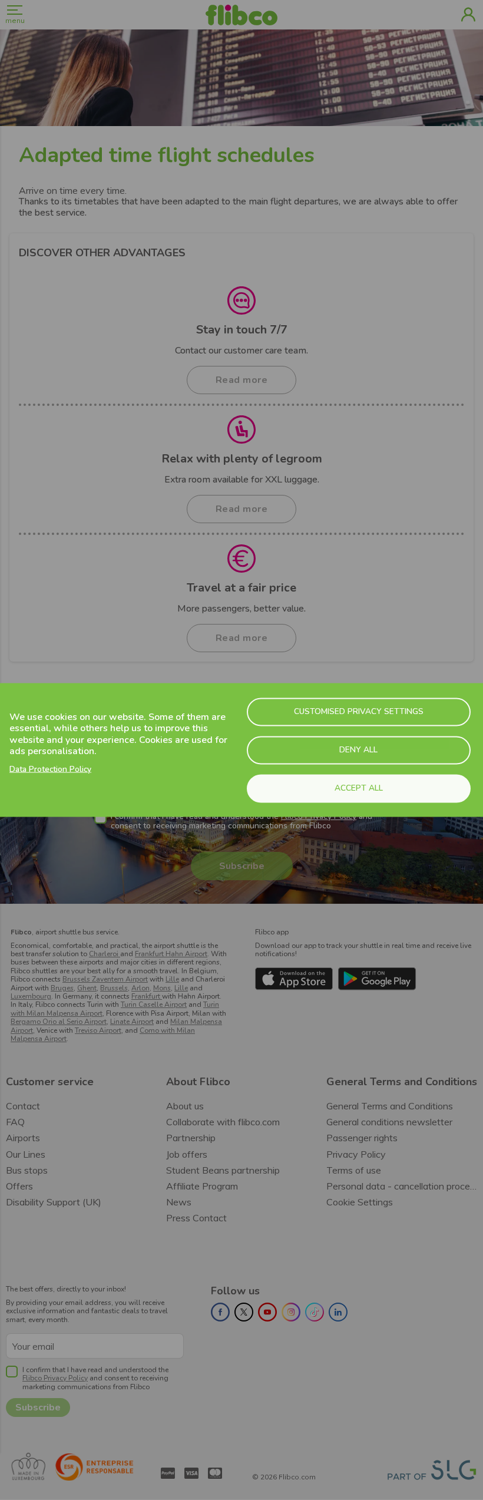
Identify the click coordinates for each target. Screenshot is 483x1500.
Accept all (359, 788)
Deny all (358, 749)
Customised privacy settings (359, 711)
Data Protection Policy (50, 768)
